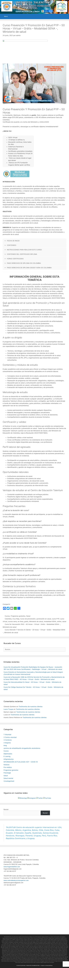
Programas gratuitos (18, 616)
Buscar (6, 809)
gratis (26, 621)
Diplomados (8, 754)
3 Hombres (8, 740)
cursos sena (12, 621)
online (59, 621)
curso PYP (55, 619)
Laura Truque (8, 709)
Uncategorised (9, 781)
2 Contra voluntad (10, 737)
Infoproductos (9, 759)
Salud (28, 616)
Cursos (7, 616)
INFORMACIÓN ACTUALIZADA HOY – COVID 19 (21, 762)
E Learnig (7, 756)
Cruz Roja (15, 619)
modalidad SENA (50, 621)
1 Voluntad (7, 734)
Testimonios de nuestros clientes (30, 706)
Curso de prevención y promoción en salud (35, 619)
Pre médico (8, 767)
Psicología (7, 773)
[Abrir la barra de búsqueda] (66, 16)
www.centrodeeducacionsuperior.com (16, 880)
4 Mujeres (7, 743)
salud (64, 621)
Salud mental (8, 778)
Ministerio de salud (36, 621)
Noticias (6, 765)
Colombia (8, 619)
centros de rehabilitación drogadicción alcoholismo (22, 748)
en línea (20, 621)
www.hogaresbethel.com (12, 867)
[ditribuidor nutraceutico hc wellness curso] (25, 41)
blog (5, 745)
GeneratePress (49, 965)
